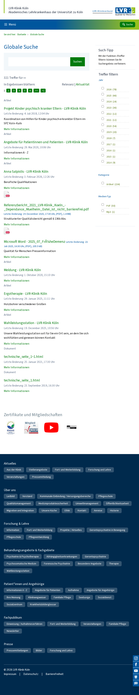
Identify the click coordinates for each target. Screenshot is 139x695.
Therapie (114, 563)
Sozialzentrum (14, 604)
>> (36, 90)
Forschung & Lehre (16, 523)
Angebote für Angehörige (100, 590)
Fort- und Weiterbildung (68, 469)
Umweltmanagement (87, 503)
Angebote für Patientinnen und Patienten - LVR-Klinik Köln (46, 142)
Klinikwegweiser (37, 597)
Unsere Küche (49, 510)
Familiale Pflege (62, 597)
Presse (8, 644)
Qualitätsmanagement (19, 503)
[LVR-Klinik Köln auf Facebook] (136, 664)
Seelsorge (84, 597)
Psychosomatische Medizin (21, 563)
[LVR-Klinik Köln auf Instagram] (136, 658)
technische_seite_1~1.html (23, 356)
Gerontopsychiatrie (95, 556)
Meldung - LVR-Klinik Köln (22, 270)
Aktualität (82, 84)
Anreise (98, 510)
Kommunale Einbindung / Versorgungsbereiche (65, 496)
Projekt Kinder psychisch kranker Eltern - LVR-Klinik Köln (45, 108)
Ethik (67, 510)
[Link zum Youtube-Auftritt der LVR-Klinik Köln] (51, 427)
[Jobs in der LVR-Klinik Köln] (136, 683)
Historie (114, 510)
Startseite (22, 34)
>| (43, 90)
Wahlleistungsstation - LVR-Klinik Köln (31, 323)
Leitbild (11, 496)
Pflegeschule (105, 496)
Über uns (10, 490)
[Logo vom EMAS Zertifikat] (11, 427)
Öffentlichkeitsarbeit (117, 503)
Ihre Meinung (13, 597)
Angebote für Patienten (47, 590)
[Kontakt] (136, 677)
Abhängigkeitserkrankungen (62, 556)
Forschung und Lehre (99, 469)
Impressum (10, 674)
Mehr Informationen (16, 129)
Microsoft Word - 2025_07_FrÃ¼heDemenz (34, 241)
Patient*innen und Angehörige (24, 584)
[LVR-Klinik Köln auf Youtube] (136, 671)
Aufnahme (73, 590)
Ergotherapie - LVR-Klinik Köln (25, 293)
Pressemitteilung (41, 477)
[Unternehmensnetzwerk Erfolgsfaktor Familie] (31, 427)
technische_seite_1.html (22, 380)
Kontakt (82, 510)
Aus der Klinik (14, 469)
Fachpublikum (13, 617)
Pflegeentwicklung (39, 537)
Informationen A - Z (17, 590)
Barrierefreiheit (55, 674)
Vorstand (27, 496)
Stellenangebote (38, 469)
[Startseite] (114, 11)
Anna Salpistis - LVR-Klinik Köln (26, 171)
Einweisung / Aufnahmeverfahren (24, 624)
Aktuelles (10, 463)
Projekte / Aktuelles (71, 530)
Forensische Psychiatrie (57, 563)
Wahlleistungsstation (18, 571)
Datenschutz (30, 674)
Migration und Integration (20, 510)
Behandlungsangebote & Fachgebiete (29, 550)
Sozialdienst (104, 597)
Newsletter (13, 631)
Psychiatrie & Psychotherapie (23, 556)
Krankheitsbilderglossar (43, 604)
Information (13, 530)
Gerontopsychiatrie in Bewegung (107, 530)
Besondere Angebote (89, 563)
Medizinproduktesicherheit (53, 503)
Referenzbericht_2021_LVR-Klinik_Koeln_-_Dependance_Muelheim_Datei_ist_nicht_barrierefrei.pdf (46, 207)
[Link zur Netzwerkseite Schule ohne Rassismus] (71, 427)
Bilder (39, 650)
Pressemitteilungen (17, 650)
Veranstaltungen (15, 477)
